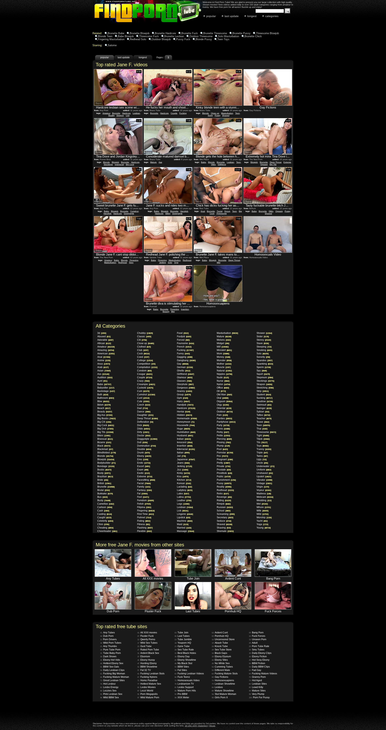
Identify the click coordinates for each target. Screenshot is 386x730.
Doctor (143, 435)
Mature (153, 162)
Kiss (182, 476)
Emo (142, 459)
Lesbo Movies (146, 687)
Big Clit (104, 421)
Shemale (225, 531)
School (223, 510)
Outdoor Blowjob (161, 39)
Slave (263, 343)
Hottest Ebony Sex (111, 663)
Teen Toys (223, 39)
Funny (183, 353)
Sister (263, 336)
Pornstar (225, 452)
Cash (103, 510)
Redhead (122, 262)
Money (223, 357)
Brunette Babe (116, 33)
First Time (145, 514)
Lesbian (136, 113)
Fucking (183, 113)
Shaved (225, 115)
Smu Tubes (256, 649)
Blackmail (105, 449)
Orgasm (264, 164)
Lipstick (183, 517)
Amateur (106, 113)
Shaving (224, 527)
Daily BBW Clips (259, 666)
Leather (184, 500)
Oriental (224, 408)
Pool (222, 449)
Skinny (264, 339)
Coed (143, 357)
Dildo (213, 164)
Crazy (143, 380)
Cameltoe (105, 503)
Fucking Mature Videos (263, 673)
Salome (112, 45)
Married (184, 527)
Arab (102, 367)
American (105, 353)
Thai (262, 428)
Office (223, 387)
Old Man (224, 394)
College (145, 360)
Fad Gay (255, 670)
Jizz (182, 469)
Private (223, 466)
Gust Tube (144, 646)
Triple (262, 452)
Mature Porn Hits (185, 690)
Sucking (264, 398)
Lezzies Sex (108, 690)
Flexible (144, 531)
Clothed (144, 346)
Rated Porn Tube (148, 649)
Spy (262, 370)
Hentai (183, 411)
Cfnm (103, 524)
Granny (184, 391)
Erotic (143, 462)
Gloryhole (185, 384)
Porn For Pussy (259, 697)
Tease (263, 421)
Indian (184, 439)
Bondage (105, 466)
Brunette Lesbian (174, 36)
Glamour (184, 377)
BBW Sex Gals (109, 666)
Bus (102, 497)
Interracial (119, 164)
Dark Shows (108, 656)
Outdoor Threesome (201, 36)
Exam (142, 469)
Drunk (143, 452)
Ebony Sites (220, 659)
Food (182, 333)
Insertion (185, 309)
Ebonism (143, 656)
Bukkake (105, 493)
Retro (223, 493)
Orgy (223, 404)
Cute (143, 401)
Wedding (264, 500)
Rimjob (223, 503)
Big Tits (273, 164)
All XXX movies (147, 632)
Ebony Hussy (146, 659)
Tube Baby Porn (110, 653)
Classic (144, 336)
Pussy (217, 115)
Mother (224, 363)
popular (211, 16)
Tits (262, 442)
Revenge (224, 497)
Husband (185, 435)
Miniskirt (224, 350)
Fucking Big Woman (112, 673)
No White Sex (221, 663)
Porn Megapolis (147, 694)
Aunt (102, 380)
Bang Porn (256, 632)
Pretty (223, 462)
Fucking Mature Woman (114, 677)
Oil (221, 391)
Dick (143, 425)
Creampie (146, 384)
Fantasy (144, 490)
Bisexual (105, 439)
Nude (223, 377)
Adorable (105, 339)
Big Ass (104, 415)
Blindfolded (106, 452)
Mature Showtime (223, 690)
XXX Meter (182, 697)
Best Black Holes (185, 653)
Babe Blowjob (126, 36)
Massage (185, 531)
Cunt (143, 398)
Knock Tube (220, 646)
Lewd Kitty (256, 687)
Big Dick (105, 428)
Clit (142, 339)
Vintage (264, 483)
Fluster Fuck (145, 636)
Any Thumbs (108, 646)
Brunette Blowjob (139, 33)
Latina (184, 497)
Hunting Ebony (147, 663)
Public (223, 476)
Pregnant (225, 459)
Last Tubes (182, 636)
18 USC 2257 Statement (196, 726)
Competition (146, 363)
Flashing (144, 527)
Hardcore (126, 113)
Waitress (264, 493)
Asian (103, 370)
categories (271, 16)
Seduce (224, 520)
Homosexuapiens (223, 680)
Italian (183, 452)
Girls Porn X (220, 697)
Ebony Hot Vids (110, 659)
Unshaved (265, 473)
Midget (223, 343)
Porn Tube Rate (259, 646)
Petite (223, 435)
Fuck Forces (257, 636)
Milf (222, 346)
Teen (237, 113)
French (184, 346)
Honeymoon (185, 421)
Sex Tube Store (222, 649)
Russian (225, 507)
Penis (223, 428)
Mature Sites (257, 690)
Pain (222, 415)
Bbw (103, 401)
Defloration (145, 421)
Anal (203, 211)
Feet (143, 497)
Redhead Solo (138, 39)
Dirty (143, 432)
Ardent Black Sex (148, 653)
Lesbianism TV (184, 683)
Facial (219, 211)
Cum (143, 391)
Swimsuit (264, 404)
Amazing (105, 350)
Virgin (263, 486)
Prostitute (224, 473)
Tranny (264, 449)
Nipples (224, 374)
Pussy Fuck (183, 39)
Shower (264, 333)
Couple (174, 113)
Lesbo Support (184, 687)
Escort (143, 466)
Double (144, 449)
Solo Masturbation (228, 36)
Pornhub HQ (220, 636)
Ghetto (183, 370)
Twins (262, 456)
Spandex (264, 360)
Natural (224, 370)
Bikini (167, 213)
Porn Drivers (108, 639)
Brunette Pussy (241, 33)
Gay (182, 363)
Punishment (226, 479)
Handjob (107, 213)
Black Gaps (219, 653)
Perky (223, 432)
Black (103, 445)
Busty (103, 500)
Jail (181, 456)
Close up (215, 113)
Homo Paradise (147, 680)
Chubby (145, 333)
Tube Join (181, 632)
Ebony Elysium (221, 656)
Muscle (223, 367)
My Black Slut (183, 663)
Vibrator (264, 479)
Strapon (120, 115)
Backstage (106, 391)
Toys (176, 262)
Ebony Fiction (258, 656)
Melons (224, 339)
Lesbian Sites (258, 683)
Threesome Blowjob (267, 33)
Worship (264, 517)
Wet (218, 262)
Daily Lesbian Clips (112, 670)
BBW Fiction (257, 663)
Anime (103, 360)
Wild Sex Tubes (147, 642)
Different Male (221, 670)
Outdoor (224, 411)
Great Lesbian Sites (112, 680)
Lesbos (217, 687)
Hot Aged (255, 680)
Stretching (265, 387)
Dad (142, 408)
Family (143, 486)
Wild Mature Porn (148, 697)
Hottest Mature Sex (149, 683)
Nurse (223, 380)
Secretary (225, 517)
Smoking (264, 350)
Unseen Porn (257, 639)
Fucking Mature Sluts (225, 673)
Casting (104, 514)
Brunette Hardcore (165, 33)
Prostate (224, 469)
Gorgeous (186, 387)
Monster (224, 360)
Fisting (143, 520)
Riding (224, 500)
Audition (104, 377)
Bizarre (104, 442)
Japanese (186, 459)
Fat (142, 493)
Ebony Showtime (185, 659)
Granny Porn (257, 677)
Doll (142, 442)
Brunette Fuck (189, 33)
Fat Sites (181, 670)
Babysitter (105, 387)
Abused (103, 336)
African (104, 343)
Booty (103, 473)
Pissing (224, 442)
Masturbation (227, 113)
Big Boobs (106, 418)
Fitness (143, 524)
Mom (223, 353)
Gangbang (186, 360)
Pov (222, 456)
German (185, 367)
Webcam (265, 497)
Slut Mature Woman (224, 694)
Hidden (184, 415)
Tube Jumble (183, 639)
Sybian (263, 411)
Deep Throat (275, 162)
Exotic (143, 473)
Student (264, 394)
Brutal (103, 490)
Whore (264, 507)
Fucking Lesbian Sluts (150, 673)
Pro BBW (181, 694)
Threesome (221, 213)
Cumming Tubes (222, 666)
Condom (144, 370)
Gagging (184, 357)
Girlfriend (222, 164)
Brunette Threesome (215, 33)
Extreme (287, 162)
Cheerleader (107, 531)
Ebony (144, 456)
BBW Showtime (147, 666)
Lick (127, 115)
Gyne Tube (182, 646)
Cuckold (145, 387)
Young (263, 527)
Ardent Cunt (220, 632)
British (104, 483)
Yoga (262, 524)
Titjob (263, 439)
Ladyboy (184, 490)
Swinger (264, 408)
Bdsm (103, 404)
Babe (203, 162)
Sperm (264, 367)
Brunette (116, 113)
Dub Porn (107, 636)
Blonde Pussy (204, 39)
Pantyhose (226, 421)
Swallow (265, 401)
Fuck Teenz (182, 677)
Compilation (147, 367)
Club (142, 350)
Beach (103, 408)
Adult (253, 642)
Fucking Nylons (147, 677)
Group (227, 211)
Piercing (224, 439)
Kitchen (184, 479)
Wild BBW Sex (109, 697)
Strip (262, 391)
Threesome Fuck (149, 36)
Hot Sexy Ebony (259, 659)
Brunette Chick (253, 36)
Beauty (166, 311)
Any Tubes (107, 632)
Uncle (262, 462)
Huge (183, 428)
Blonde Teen (105, 36)
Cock (143, 353)
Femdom (145, 500)
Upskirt (264, 476)
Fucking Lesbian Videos (189, 673)
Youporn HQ (183, 642)
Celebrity (105, 520)
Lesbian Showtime (223, 683)
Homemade (187, 418)
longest (252, 16)
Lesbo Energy (109, 687)
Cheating (105, 527)
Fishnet (144, 517)
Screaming (225, 514)
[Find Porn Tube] (137, 23)
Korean (184, 483)
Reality (111, 115)
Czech (143, 404)
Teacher (264, 418)
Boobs (104, 469)
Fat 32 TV (144, 670)
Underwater (265, 466)
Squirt (263, 374)
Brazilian (105, 476)
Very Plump (256, 694)
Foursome (185, 343)
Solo (170, 262)
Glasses (184, 380)
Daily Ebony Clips (260, 653)
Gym (182, 398)
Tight (263, 435)
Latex (183, 493)
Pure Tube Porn (110, 649)
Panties (224, 418)
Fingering (134, 260)
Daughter (145, 415)
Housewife (185, 425)
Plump (223, 445)
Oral (222, 398)
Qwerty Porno (146, 639)
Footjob (184, 336)
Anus (103, 363)
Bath (102, 394)
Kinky (210, 115)
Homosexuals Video (187, 680)
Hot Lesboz (108, 683)
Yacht (262, 520)
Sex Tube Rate (184, 649)
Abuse (212, 726)
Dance (143, 411)
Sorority (263, 357)
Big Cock (130, 164)
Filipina (144, 507)
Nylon (223, 384)
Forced (183, 339)
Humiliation (186, 432)
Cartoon (104, 507)
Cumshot (134, 211)
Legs (183, 503)
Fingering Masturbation (111, 39)
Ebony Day (182, 656)
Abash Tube (220, 642)
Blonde (205, 113)
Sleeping (264, 346)
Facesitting (146, 479)
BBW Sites (182, 666)
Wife (262, 510)
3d (101, 333)
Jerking (162, 262)
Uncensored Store (223, 639)
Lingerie (185, 514)
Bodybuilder (106, 462)
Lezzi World (145, 690)
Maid (182, 524)
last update (232, 16)
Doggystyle (129, 213)
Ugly (261, 459)
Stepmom (265, 377)
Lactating (184, 486)
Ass (160, 162)
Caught (104, 517)
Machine (184, 520)
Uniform (264, 469)
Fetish (144, 503)
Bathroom (105, 398)
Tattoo (263, 415)
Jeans (183, 462)
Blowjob (115, 162)
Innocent (184, 442)
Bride (102, 479)
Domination (146, 445)
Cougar (144, 374)
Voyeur (264, 490)
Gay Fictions (220, 677)
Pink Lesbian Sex (111, 694)
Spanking (265, 363)
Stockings (108, 164)
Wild (262, 514)
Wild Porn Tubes (110, 642)
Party (223, 425)
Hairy (183, 401)
